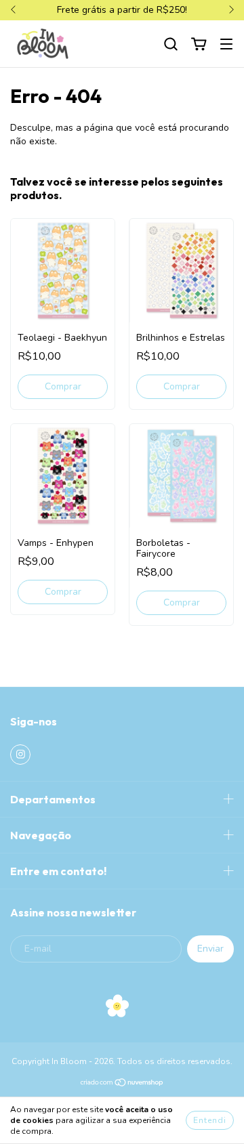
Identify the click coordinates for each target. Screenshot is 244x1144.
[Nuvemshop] (122, 1084)
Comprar (63, 386)
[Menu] (226, 44)
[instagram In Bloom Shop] (20, 754)
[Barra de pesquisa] (171, 44)
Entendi (209, 1120)
